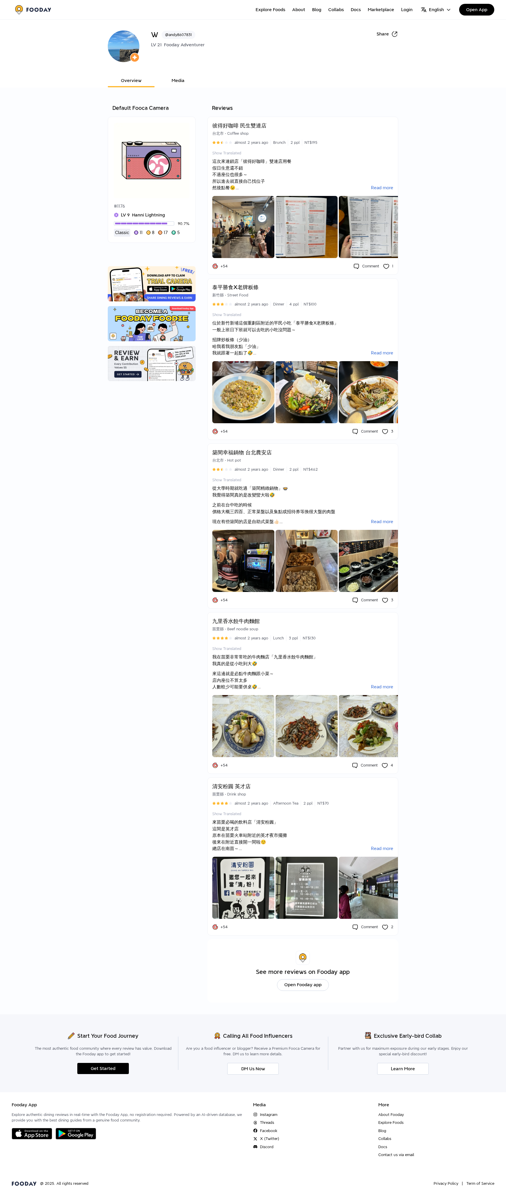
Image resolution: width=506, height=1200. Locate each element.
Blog (316, 9)
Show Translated (226, 153)
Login (407, 9)
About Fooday (391, 1114)
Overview (131, 80)
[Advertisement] (152, 481)
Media (178, 80)
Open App (476, 9)
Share (383, 34)
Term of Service (480, 1183)
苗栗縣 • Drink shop (229, 794)
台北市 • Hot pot (226, 460)
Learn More (403, 1068)
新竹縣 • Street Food (230, 295)
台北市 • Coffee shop (230, 133)
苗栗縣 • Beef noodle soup (235, 629)
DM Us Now (253, 1068)
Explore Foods (270, 9)
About (298, 9)
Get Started (103, 1068)
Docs (356, 9)
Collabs (336, 9)
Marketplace (381, 9)
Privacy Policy (446, 1183)
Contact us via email (396, 1155)
